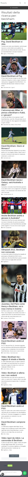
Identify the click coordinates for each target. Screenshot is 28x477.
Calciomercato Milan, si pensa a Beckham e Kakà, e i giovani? (13, 112)
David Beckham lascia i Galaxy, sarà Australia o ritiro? (12, 182)
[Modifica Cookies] (2, 474)
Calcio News (6, 353)
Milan (12, 124)
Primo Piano (11, 53)
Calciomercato (7, 87)
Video (11, 369)
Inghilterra (5, 261)
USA (4, 434)
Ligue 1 (5, 53)
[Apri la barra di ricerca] (20, 3)
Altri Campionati (7, 227)
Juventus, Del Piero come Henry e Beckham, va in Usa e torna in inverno (13, 306)
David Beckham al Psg (11, 76)
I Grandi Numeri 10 (8, 194)
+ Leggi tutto (14, 455)
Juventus (5, 318)
